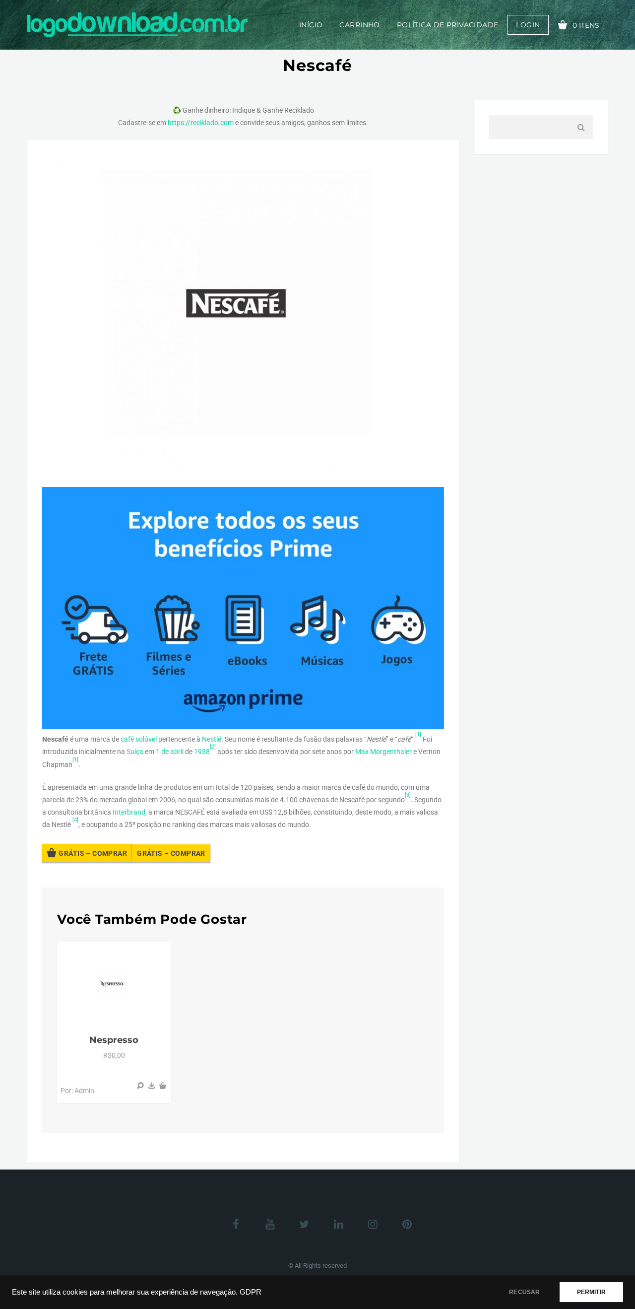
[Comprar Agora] (152, 1086)
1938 (202, 752)
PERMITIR (591, 1292)
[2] (213, 747)
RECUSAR (524, 1292)
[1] (418, 734)
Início (311, 24)
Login (528, 24)
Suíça (135, 752)
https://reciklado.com (201, 123)
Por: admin (77, 1091)
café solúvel (139, 739)
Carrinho (359, 24)
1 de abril (170, 752)
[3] (408, 795)
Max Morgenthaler (383, 752)
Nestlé (211, 739)
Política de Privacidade (448, 24)
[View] (140, 1086)
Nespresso (113, 1039)
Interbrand (129, 812)
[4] (75, 820)
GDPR (250, 1292)
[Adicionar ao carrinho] (163, 1086)
